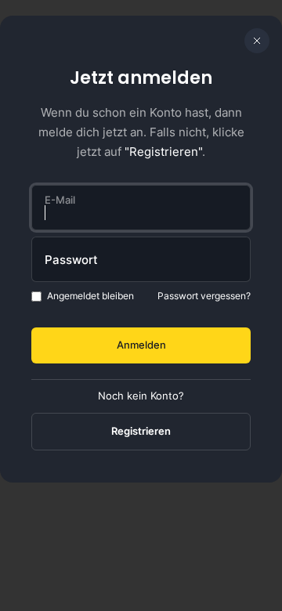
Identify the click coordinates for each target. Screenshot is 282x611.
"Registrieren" (163, 151)
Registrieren (141, 431)
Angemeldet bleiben (90, 296)
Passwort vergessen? (204, 296)
